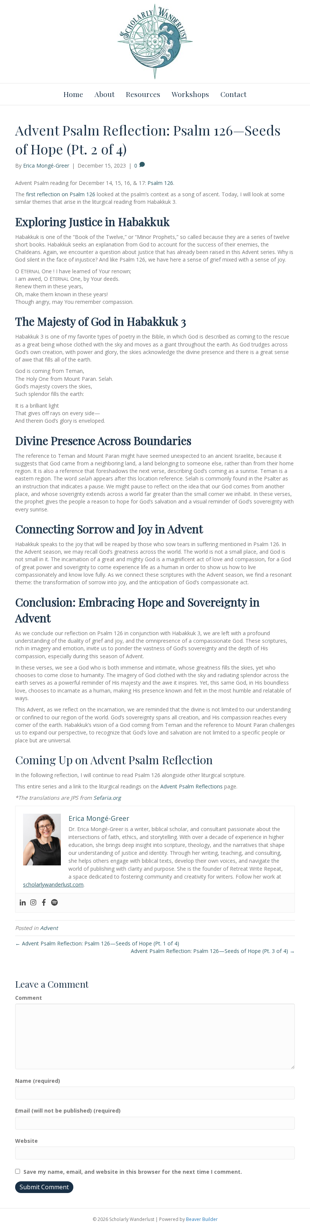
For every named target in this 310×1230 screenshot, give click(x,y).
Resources (143, 94)
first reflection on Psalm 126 (60, 194)
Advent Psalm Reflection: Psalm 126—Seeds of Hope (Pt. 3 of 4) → (213, 950)
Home (73, 94)
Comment (28, 997)
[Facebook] (43, 903)
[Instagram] (33, 903)
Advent (49, 927)
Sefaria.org (107, 797)
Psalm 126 (160, 182)
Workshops (190, 94)
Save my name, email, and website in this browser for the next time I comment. (132, 1171)
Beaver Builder (202, 1219)
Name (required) (37, 1080)
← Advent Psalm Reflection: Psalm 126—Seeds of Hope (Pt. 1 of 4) (97, 943)
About (105, 94)
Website (26, 1140)
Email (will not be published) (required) (68, 1110)
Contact (233, 94)
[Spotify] (54, 903)
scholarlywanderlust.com (53, 884)
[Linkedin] (22, 903)
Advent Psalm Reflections (191, 786)
